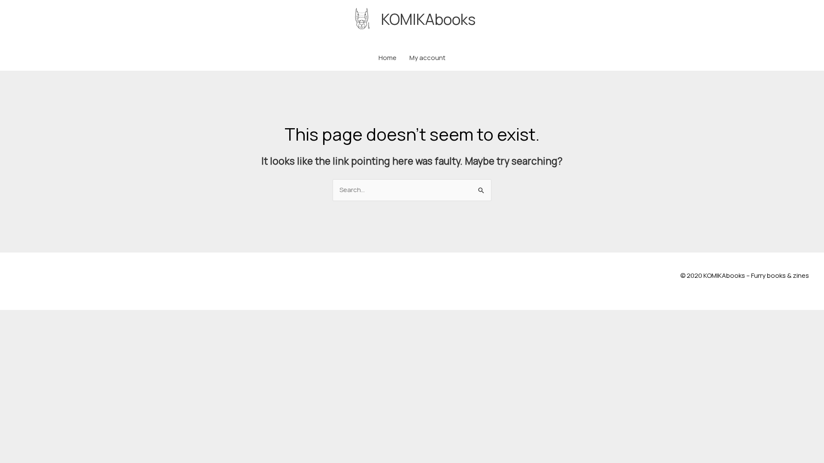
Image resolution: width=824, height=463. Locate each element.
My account (427, 57)
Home (388, 57)
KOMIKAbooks (428, 19)
